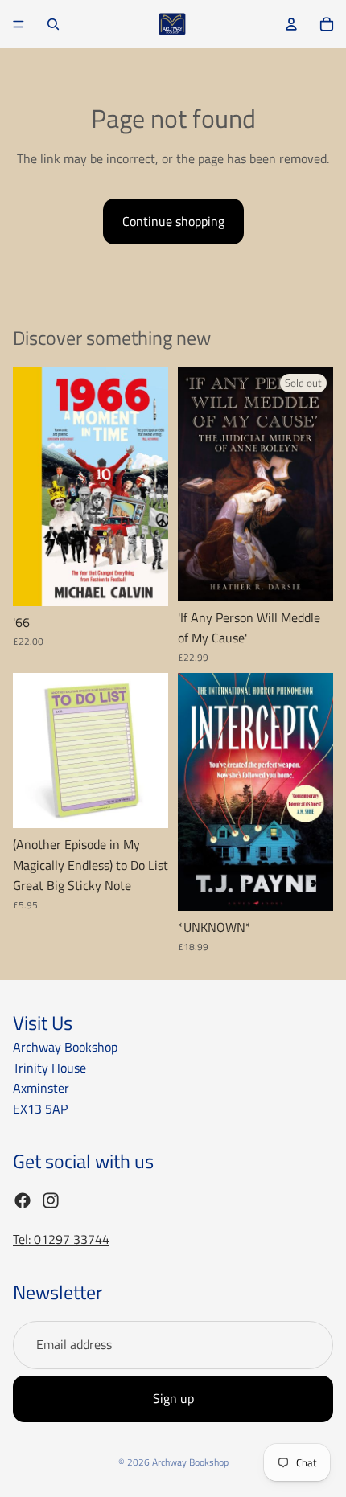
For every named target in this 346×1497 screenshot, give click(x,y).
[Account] (291, 24)
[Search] (53, 24)
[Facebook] (22, 1199)
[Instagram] (50, 1199)
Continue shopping (173, 221)
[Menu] (18, 24)
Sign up (173, 1398)
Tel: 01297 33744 (61, 1239)
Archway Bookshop (190, 1462)
